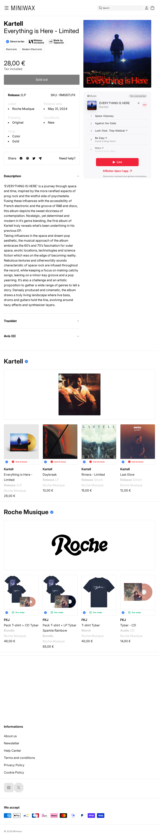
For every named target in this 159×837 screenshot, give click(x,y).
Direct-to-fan (17, 41)
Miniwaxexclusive (39, 41)
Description (12, 176)
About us (10, 736)
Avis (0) (10, 336)
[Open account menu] (146, 8)
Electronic (11, 49)
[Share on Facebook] (21, 158)
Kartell (13, 23)
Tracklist (10, 321)
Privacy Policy (14, 765)
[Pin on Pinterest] (27, 158)
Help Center (12, 750)
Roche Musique (23, 109)
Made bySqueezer (59, 41)
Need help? (67, 158)
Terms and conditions (19, 758)
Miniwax (17, 831)
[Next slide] (149, 440)
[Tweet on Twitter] (33, 158)
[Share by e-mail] (40, 158)
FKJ (7, 620)
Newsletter (11, 743)
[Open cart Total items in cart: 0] (152, 8)
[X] (18, 787)
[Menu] (6, 8)
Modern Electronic (32, 49)
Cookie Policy (14, 772)
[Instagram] (9, 787)
